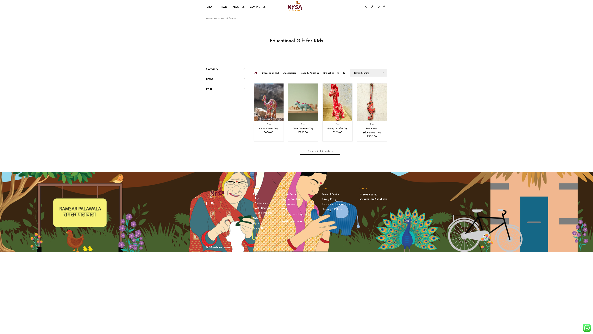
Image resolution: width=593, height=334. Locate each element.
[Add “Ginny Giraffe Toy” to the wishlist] (341, 116)
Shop (255, 194)
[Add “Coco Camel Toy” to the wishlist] (272, 116)
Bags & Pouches (310, 73)
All (255, 73)
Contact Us (258, 7)
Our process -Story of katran (297, 214)
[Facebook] (207, 204)
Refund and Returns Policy (336, 204)
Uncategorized (270, 73)
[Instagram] (211, 204)
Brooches (328, 73)
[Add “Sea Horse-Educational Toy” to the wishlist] (376, 116)
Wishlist (286, 209)
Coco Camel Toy (268, 128)
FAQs (224, 7)
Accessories (289, 73)
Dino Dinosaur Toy (303, 128)
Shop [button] (210, 7)
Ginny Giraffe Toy (337, 128)
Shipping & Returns (332, 209)
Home (209, 18)
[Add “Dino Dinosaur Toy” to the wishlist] (307, 116)
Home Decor (289, 194)
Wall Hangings (262, 208)
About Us (239, 7)
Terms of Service (330, 194)
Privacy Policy (329, 199)
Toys (269, 124)
